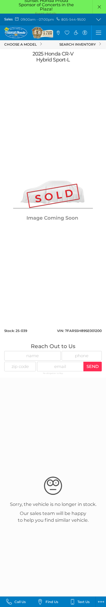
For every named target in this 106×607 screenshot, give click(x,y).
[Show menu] (98, 32)
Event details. (46, 13)
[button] (99, 6)
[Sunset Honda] (29, 32)
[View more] (98, 19)
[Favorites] (67, 32)
